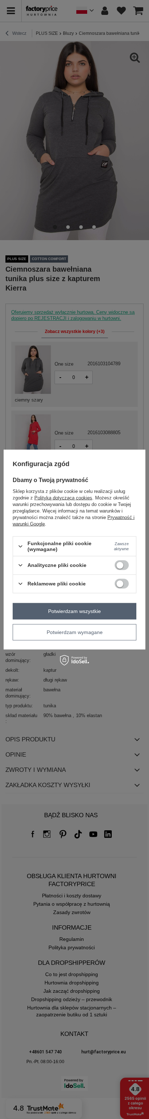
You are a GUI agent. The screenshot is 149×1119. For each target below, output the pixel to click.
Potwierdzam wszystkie (74, 611)
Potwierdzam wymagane (75, 632)
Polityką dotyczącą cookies (63, 498)
